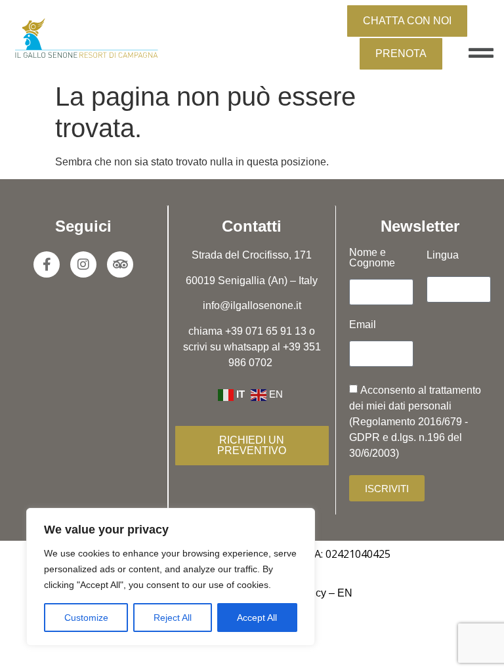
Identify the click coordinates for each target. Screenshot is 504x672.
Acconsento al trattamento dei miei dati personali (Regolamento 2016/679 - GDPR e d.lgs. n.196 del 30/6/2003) (415, 422)
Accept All (257, 617)
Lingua (443, 255)
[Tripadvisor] (120, 264)
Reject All (173, 617)
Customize (86, 617)
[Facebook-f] (46, 264)
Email (362, 325)
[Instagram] (83, 264)
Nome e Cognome (372, 257)
